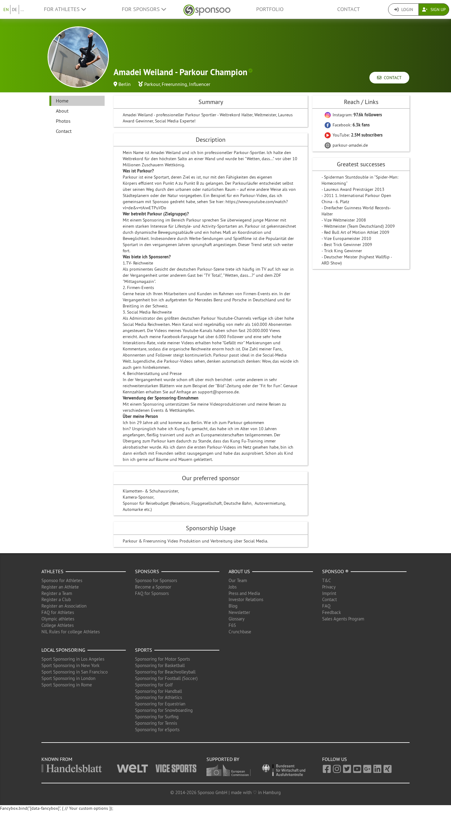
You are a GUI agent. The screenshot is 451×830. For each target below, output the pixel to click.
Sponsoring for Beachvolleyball (165, 672)
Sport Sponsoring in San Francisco (74, 672)
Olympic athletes (57, 619)
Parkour (152, 84)
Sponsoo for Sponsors (156, 580)
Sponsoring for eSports (157, 729)
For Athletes (62, 9)
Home (62, 101)
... (22, 9)
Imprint (329, 593)
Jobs (233, 587)
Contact (348, 9)
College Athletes (57, 625)
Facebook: (350, 125)
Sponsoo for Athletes (61, 580)
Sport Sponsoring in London (68, 678)
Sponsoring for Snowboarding (164, 710)
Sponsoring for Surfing (157, 717)
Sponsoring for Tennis (156, 723)
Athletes (52, 571)
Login (406, 9)
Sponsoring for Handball (158, 691)
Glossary (237, 619)
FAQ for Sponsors (152, 593)
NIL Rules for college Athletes (70, 632)
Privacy (329, 587)
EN (6, 9)
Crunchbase (240, 632)
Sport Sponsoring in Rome (66, 685)
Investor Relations (246, 599)
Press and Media (244, 593)
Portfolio (269, 9)
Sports (143, 650)
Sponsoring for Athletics (158, 697)
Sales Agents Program (343, 619)
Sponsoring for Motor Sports (162, 659)
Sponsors (147, 571)
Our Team (238, 580)
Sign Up (437, 9)
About (62, 111)
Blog (233, 606)
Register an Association (64, 606)
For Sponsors (141, 9)
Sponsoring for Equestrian (160, 704)
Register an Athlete (60, 587)
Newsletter (239, 612)
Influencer (199, 84)
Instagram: (356, 115)
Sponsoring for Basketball (160, 665)
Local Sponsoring (63, 650)
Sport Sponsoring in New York (70, 665)
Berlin (124, 84)
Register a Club (56, 599)
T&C (326, 580)
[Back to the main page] (206, 9)
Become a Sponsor (153, 587)
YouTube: (357, 135)
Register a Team (56, 593)
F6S (232, 625)
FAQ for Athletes (57, 612)
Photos (63, 121)
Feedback (331, 612)
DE (14, 9)
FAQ (326, 606)
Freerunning (174, 84)
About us (239, 571)
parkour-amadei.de (349, 145)
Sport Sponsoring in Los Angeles (72, 659)
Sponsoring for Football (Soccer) (166, 678)
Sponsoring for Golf (154, 685)
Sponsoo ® (335, 571)
